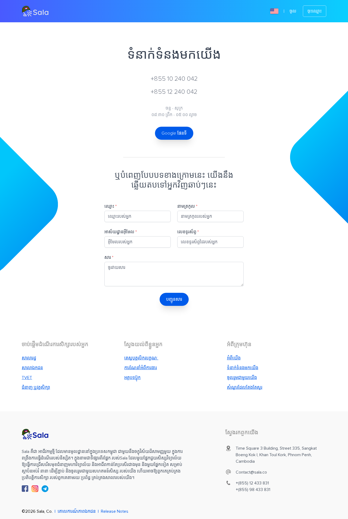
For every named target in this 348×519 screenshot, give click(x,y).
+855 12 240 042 (174, 92)
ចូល (293, 11)
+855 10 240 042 (174, 79)
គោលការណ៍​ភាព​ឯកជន (77, 511)
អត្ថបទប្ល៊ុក (132, 377)
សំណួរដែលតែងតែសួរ (244, 387)
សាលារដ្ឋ (29, 358)
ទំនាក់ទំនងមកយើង (242, 368)
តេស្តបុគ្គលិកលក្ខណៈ (141, 358)
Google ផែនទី (174, 133)
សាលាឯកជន (32, 368)
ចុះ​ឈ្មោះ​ (314, 11)
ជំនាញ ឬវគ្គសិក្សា (36, 387)
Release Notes (114, 511)
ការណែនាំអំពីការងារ (140, 368)
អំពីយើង (234, 358)
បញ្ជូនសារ (174, 299)
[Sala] (35, 11)
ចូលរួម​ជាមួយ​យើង (242, 377)
